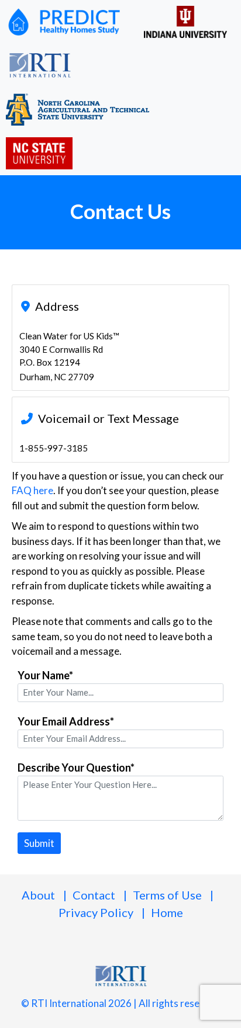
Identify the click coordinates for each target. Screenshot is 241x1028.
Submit (39, 843)
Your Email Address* (66, 721)
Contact (94, 895)
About (38, 895)
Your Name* (45, 675)
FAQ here (32, 490)
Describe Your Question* (76, 767)
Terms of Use (167, 895)
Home (167, 912)
